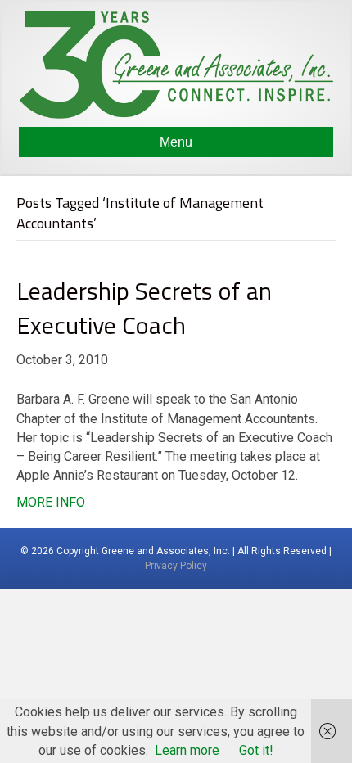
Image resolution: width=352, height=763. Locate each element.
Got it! (256, 750)
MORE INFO (50, 502)
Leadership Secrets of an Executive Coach (144, 308)
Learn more (187, 750)
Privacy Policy (176, 565)
